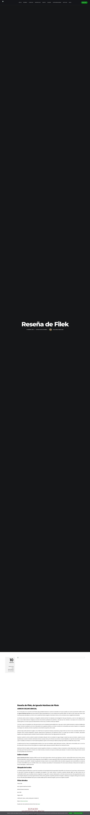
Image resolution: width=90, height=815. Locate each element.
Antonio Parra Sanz (58, 329)
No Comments (11, 670)
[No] (88, 813)
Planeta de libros (24, 801)
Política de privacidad (78, 813)
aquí (39, 804)
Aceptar (70, 813)
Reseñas (45, 329)
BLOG (42, 329)
